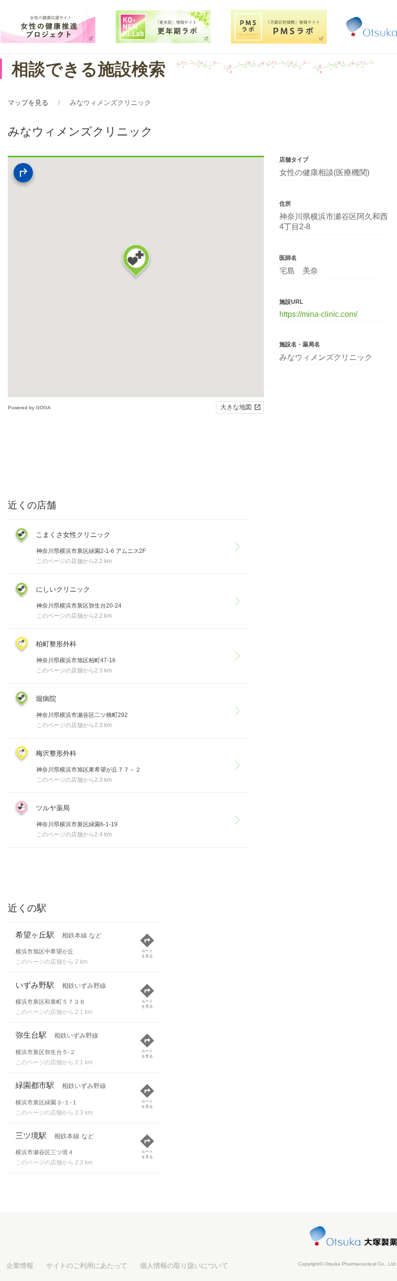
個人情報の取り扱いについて (184, 1265)
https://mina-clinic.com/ (318, 314)
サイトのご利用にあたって (86, 1265)
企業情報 (19, 1265)
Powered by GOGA (29, 407)
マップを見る (28, 102)
